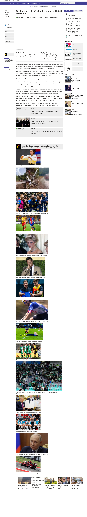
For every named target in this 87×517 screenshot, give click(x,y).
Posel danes (34, 3)
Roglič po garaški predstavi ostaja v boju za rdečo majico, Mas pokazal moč (75, 20)
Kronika (39, 3)
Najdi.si (12, 0)
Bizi (9, 0)
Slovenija (17, 3)
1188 (18, 0)
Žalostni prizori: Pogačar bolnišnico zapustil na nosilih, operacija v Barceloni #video (74, 31)
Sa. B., (6, 12)
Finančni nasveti (53, 6)
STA (9, 12)
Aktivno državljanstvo (35, 6)
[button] (4, 3)
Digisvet (28, 3)
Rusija (6, 31)
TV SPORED (6, 0)
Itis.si (15, 0)
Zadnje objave (79, 10)
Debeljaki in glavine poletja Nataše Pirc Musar (75, 36)
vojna (6, 36)
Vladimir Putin (7, 41)
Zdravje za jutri (46, 6)
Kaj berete (69, 10)
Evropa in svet (23, 3)
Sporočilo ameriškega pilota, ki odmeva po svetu (74, 24)
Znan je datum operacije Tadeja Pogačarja (74, 14)
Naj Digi (41, 6)
